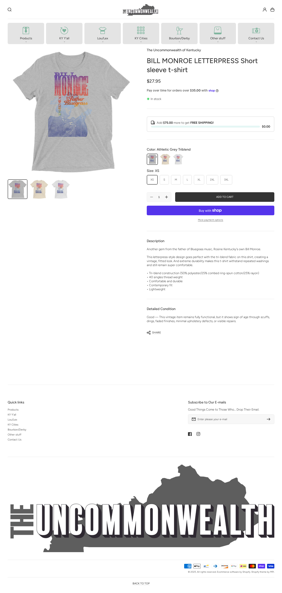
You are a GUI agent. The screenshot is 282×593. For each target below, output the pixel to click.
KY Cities (13, 424)
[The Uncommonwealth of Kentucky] (140, 9)
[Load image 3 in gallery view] (61, 189)
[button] (26, 33)
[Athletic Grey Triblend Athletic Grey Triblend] (152, 159)
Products (13, 409)
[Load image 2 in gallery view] (39, 189)
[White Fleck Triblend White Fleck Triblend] (178, 159)
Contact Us (14, 439)
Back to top (141, 583)
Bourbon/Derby (17, 429)
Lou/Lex (12, 419)
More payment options (210, 220)
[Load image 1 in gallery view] (17, 189)
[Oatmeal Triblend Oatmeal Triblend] (165, 159)
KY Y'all (12, 414)
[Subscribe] (269, 419)
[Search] (9, 9)
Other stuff (14, 434)
